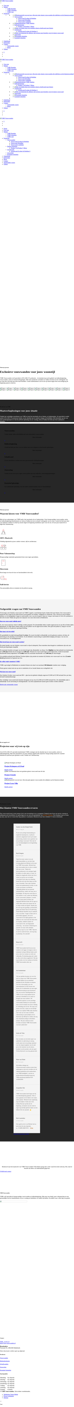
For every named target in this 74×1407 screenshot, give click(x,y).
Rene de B (19, 942)
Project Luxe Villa (11, 783)
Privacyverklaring (9, 1396)
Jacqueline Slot (20, 1088)
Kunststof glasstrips (20, 38)
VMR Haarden (11, 8)
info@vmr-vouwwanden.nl (8, 1343)
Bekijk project (9, 769)
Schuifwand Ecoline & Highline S (28, 31)
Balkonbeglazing (19, 25)
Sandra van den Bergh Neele (24, 827)
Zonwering (17, 34)
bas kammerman (20, 970)
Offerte (6, 49)
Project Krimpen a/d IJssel (14, 766)
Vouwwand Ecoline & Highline (27, 18)
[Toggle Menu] (0, 61)
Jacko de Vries (20, 1033)
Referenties (7, 42)
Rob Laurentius (20, 1118)
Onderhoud (7, 41)
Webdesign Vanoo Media (11, 1394)
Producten (6, 13)
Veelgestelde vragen (13, 46)
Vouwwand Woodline (24, 20)
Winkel (6, 7)
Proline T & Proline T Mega (26, 26)
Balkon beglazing (12, 146)
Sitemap (6, 1397)
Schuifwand (17, 30)
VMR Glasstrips (12, 10)
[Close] (0, 1401)
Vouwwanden (18, 17)
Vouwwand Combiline (24, 21)
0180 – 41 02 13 (4, 1341)
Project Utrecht (10, 775)
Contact (6, 44)
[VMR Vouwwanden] (6, 1)
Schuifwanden (4, 1364)
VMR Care (10, 12)
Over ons (6, 5)
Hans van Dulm (20, 1059)
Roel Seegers (20, 853)
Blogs (9, 47)
